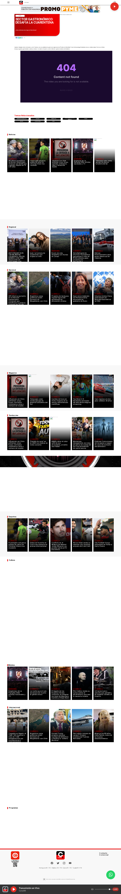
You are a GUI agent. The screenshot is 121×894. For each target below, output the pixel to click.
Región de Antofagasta (99, 250)
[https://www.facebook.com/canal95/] (52, 863)
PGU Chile (38, 118)
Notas (20, 15)
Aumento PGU (53, 118)
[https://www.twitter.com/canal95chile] (58, 864)
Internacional (12, 731)
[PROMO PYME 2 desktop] (60, 9)
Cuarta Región (37, 121)
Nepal (54, 121)
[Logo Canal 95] (21, 2)
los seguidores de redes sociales (70, 118)
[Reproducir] (114, 6)
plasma (85, 118)
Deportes (12, 540)
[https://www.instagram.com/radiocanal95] (64, 864)
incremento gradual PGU (22, 118)
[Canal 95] (8, 2)
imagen (21, 121)
